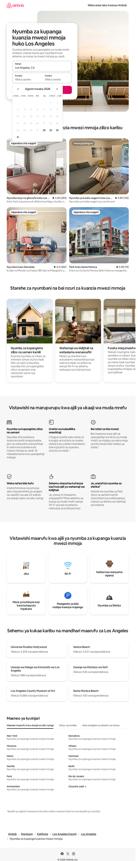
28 (44, 130)
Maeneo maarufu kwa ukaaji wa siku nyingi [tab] (30, 725)
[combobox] (42, 68)
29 (50, 130)
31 (18, 137)
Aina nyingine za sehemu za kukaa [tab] (100, 725)
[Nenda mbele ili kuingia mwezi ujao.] (57, 89)
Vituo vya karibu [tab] (68, 725)
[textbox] (27, 79)
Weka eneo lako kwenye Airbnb (107, 5)
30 (57, 130)
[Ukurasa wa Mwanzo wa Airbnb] (15, 5)
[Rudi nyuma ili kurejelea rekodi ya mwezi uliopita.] (18, 89)
